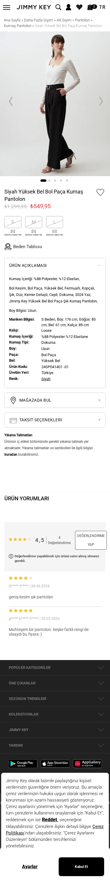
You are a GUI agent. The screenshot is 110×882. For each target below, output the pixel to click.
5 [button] (67, 180)
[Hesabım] (68, 7)
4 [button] (61, 180)
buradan (10, 454)
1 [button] (43, 180)
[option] (55, 103)
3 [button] (55, 180)
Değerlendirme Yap (91, 540)
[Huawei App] (87, 763)
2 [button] (49, 180)
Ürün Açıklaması (28, 265)
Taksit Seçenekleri (40, 420)
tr (102, 7)
